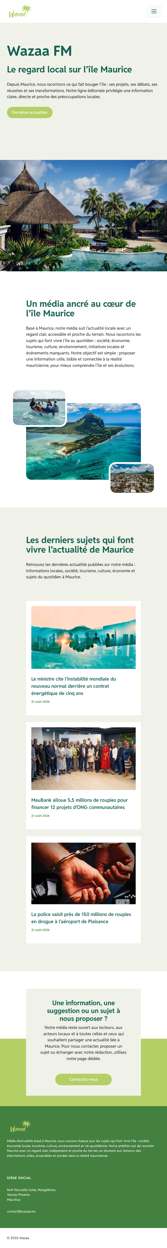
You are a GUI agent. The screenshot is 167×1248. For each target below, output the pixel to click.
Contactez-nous (83, 1079)
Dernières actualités (29, 112)
